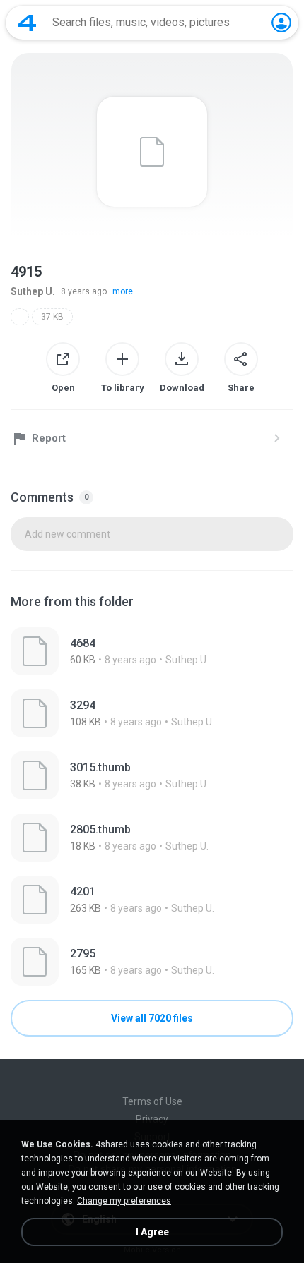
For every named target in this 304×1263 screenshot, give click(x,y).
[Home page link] (27, 22)
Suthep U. (33, 291)
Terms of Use (152, 1101)
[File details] (152, 651)
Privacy (152, 1119)
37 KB (52, 317)
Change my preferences (124, 1201)
